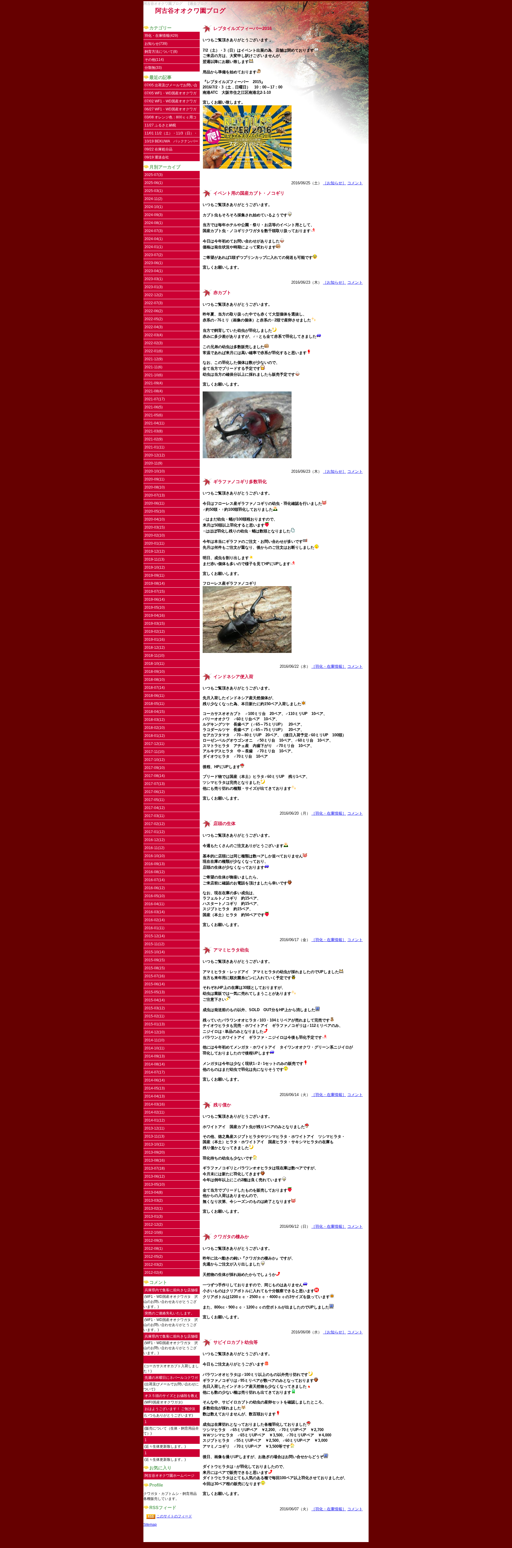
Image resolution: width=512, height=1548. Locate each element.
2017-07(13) (155, 784)
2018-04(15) (155, 712)
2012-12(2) (154, 1224)
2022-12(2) (154, 295)
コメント (355, 183)
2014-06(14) (155, 1080)
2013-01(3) (154, 1216)
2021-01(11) (154, 447)
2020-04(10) (155, 519)
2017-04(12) (155, 808)
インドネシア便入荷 (233, 676)
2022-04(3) (154, 327)
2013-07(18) (155, 1168)
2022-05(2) (154, 319)
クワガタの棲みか (231, 1236)
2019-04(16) (155, 615)
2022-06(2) (154, 311)
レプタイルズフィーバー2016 (242, 28)
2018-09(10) (155, 672)
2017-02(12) (155, 824)
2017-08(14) (155, 776)
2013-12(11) (154, 1128)
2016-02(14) (155, 920)
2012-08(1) (154, 1248)
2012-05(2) (154, 1256)
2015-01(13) (155, 1024)
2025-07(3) (154, 175)
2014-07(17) (155, 1072)
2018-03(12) (155, 720)
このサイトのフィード (174, 1516)
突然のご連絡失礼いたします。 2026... (169, 1314)
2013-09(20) (155, 1152)
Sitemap (150, 1524)
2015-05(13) (155, 992)
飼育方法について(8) (161, 52)
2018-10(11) (154, 664)
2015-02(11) (154, 1016)
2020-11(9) (153, 463)
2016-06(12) (155, 888)
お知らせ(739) (156, 44)
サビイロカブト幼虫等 (235, 1342)
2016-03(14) (155, 912)
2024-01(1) (154, 247)
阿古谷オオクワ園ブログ (190, 10)
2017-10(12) (155, 760)
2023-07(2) (154, 255)
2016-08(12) (155, 872)
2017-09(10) (155, 768)
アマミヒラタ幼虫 (231, 950)
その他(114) (154, 60)
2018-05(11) (154, 704)
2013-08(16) (155, 1160)
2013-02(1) (154, 1208)
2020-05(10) (155, 511)
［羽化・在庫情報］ (328, 666)
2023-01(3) (154, 287)
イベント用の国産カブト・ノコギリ (248, 193)
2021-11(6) (153, 367)
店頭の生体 (224, 823)
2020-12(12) (155, 455)
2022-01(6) (154, 351)
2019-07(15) (155, 591)
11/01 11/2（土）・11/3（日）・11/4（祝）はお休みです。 (171, 134)
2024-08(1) (154, 223)
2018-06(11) (154, 696)
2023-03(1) (154, 279)
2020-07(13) (155, 495)
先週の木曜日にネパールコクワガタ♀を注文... (171, 1379)
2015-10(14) (155, 952)
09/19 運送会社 (157, 157)
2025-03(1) (154, 191)
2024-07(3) (154, 231)
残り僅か (222, 1105)
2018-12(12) (155, 647)
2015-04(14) (155, 1000)
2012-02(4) (154, 1273)
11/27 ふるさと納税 (160, 125)
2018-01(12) (155, 736)
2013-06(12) (155, 1176)
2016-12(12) (155, 840)
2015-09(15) (155, 960)
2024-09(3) (154, 215)
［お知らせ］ (334, 183)
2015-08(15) (155, 968)
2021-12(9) (154, 359)
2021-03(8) (154, 431)
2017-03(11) (154, 816)
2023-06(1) (154, 263)
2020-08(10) (155, 487)
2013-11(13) (154, 1136)
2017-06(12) (155, 792)
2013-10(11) (154, 1144)
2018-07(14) (155, 688)
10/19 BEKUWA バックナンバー (171, 141)
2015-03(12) (155, 1008)
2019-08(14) (155, 583)
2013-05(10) (155, 1184)
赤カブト (222, 292)
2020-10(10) (155, 471)
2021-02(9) (154, 439)
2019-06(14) (155, 599)
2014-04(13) (155, 1096)
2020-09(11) (154, 479)
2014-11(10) (154, 1040)
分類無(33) (153, 68)
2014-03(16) (155, 1104)
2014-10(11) (154, 1048)
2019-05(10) (155, 607)
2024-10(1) (154, 207)
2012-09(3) (154, 1240)
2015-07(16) (155, 976)
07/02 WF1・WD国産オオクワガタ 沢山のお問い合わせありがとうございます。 (171, 102)
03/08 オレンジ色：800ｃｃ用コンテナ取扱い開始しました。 (170, 118)
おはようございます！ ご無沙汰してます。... (170, 1410)
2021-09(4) (154, 383)
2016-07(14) (155, 880)
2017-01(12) (155, 832)
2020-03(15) (155, 527)
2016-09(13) (155, 864)
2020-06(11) (154, 503)
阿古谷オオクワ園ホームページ (169, 1476)
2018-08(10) (155, 680)
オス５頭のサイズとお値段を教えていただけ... (171, 1397)
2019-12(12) (155, 551)
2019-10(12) (155, 567)
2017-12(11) (154, 744)
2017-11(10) (154, 752)
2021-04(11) (154, 423)
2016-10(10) (155, 856)
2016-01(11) (154, 928)
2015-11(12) (154, 944)
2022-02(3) (154, 343)
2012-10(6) (154, 1232)
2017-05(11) (154, 800)
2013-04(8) (154, 1192)
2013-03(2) (154, 1200)
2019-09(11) (154, 575)
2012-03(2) (154, 1264)
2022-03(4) (154, 335)
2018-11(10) (154, 656)
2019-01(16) (155, 639)
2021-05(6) (154, 415)
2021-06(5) (154, 407)
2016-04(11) (154, 904)
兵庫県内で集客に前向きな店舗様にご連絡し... (171, 1291)
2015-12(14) (155, 936)
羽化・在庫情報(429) (161, 36)
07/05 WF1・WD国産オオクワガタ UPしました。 (170, 94)
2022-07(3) (154, 303)
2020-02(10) (155, 535)
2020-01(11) (154, 543)
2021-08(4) (154, 391)
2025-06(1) (154, 183)
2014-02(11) (154, 1112)
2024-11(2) (153, 199)
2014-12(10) (155, 1032)
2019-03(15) (155, 623)
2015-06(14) (155, 984)
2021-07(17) (155, 399)
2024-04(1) (154, 239)
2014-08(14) (155, 1064)
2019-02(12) (155, 631)
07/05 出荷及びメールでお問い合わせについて (171, 86)
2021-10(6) (154, 375)
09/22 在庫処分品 (158, 149)
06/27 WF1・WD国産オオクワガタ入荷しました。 (170, 110)
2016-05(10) (155, 896)
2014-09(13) (155, 1056)
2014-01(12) (155, 1120)
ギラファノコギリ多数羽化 (240, 481)
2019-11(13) (154, 559)
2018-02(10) (155, 728)
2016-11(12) (154, 848)
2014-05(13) (155, 1088)
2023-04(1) (154, 271)
